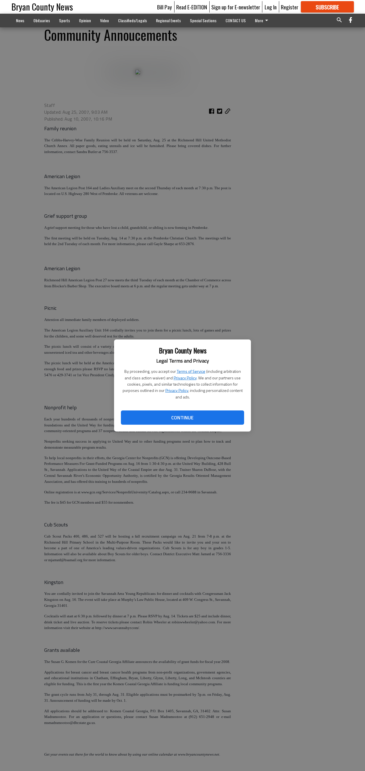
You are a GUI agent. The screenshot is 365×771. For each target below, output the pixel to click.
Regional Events (168, 20)
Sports (64, 20)
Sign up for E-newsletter (235, 7)
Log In (271, 7)
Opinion (85, 20)
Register (289, 7)
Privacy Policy (185, 378)
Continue (182, 417)
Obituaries (41, 20)
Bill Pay (164, 7)
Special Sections (203, 20)
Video (104, 20)
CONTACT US (236, 20)
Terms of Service (191, 371)
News (20, 20)
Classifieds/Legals (132, 20)
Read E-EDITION (191, 7)
